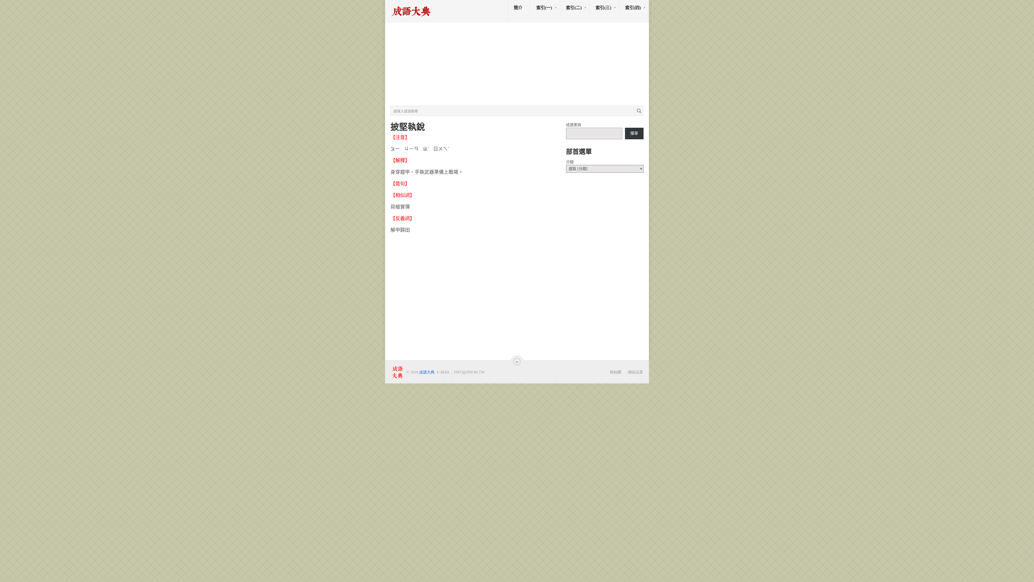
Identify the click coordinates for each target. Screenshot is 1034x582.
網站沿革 (635, 372)
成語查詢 (573, 125)
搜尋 (634, 133)
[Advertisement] (517, 64)
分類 (570, 162)
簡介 (518, 7)
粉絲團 (615, 372)
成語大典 (426, 372)
